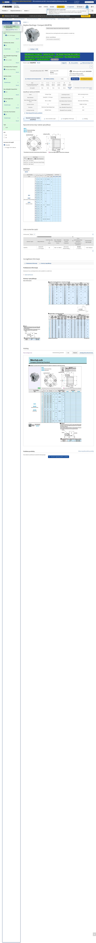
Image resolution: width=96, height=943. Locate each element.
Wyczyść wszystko (16, 23)
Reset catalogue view (27, 352)
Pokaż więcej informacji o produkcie (34, 113)
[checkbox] (10, 35)
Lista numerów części (51, 118)
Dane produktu (74, 62)
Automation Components (19, 18)
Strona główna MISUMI (7, 18)
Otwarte (75, 352)
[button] (89, 2)
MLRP (7, 127)
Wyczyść (17, 38)
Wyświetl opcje (7, 49)
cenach (90, 89)
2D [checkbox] (6, 135)
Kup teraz (76, 79)
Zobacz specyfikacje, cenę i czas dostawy (12, 29)
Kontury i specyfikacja (46, 263)
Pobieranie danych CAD (87, 62)
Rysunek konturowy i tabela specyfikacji (33, 118)
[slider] (59, 352)
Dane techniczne (29, 274)
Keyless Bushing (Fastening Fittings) (48, 18)
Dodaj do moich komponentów (34, 78)
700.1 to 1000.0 (9, 60)
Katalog (34, 49)
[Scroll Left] (37, 236)
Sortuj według (83, 241)
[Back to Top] (94, 934)
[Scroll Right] (72, 236)
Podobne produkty (50, 78)
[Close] (87, 9)
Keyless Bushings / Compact (63, 18)
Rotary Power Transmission (32, 18)
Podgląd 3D (64, 62)
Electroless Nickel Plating (10, 69)
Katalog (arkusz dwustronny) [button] (86, 352)
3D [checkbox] (6, 137)
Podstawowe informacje (31, 263)
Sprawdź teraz (70, 88)
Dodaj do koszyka (87, 79)
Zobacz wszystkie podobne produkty (86, 451)
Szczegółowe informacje (68, 118)
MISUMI (25, 22)
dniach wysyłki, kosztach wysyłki (86, 87)
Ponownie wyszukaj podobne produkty (59, 456)
